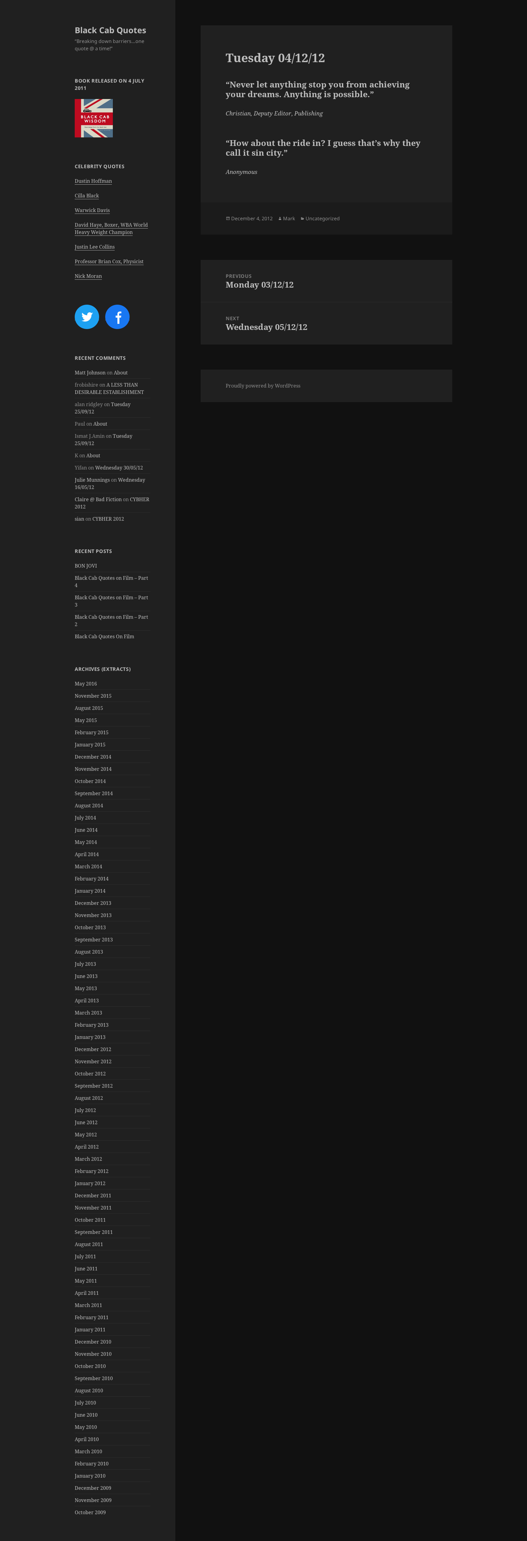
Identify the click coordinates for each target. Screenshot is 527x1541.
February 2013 (92, 1025)
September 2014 (94, 793)
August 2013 (89, 951)
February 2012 (92, 1171)
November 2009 (93, 1500)
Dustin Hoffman (93, 181)
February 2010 (92, 1463)
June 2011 (86, 1268)
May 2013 (86, 988)
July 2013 (85, 964)
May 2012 (86, 1134)
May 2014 (86, 842)
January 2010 (90, 1475)
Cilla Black (87, 195)
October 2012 (90, 1073)
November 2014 (93, 769)
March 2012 (88, 1159)
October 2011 (90, 1220)
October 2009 (90, 1512)
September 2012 (94, 1085)
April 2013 (87, 1000)
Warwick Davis (92, 210)
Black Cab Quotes (110, 30)
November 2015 (93, 696)
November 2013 (93, 915)
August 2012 (89, 1098)
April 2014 (87, 854)
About (121, 372)
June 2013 (86, 976)
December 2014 (93, 756)
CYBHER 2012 (108, 518)
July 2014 (85, 817)
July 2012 (85, 1110)
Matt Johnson (90, 372)
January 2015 (90, 744)
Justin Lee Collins (95, 246)
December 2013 (93, 903)
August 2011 (89, 1244)
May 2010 (86, 1427)
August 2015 (89, 708)
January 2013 (90, 1037)
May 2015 (86, 720)
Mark (289, 218)
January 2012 (90, 1183)
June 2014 (86, 830)
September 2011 (94, 1232)
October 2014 (90, 781)
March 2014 (88, 866)
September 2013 (94, 939)
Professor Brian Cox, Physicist (109, 261)
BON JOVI (86, 565)
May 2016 (86, 683)
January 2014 (90, 890)
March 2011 (88, 1305)
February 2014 (92, 878)
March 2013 (88, 1012)
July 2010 (85, 1402)
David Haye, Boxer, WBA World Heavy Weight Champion (111, 228)
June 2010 (86, 1415)
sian (79, 518)
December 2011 (93, 1195)
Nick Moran (88, 276)
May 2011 (86, 1280)
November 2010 (93, 1354)
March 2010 (88, 1451)
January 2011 (90, 1329)
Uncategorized (323, 218)
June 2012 (86, 1122)
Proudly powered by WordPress (263, 385)
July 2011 (85, 1256)
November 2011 (93, 1207)
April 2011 (87, 1293)
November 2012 (93, 1061)
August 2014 (89, 805)
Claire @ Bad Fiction (98, 499)
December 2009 (93, 1488)
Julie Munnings (92, 479)
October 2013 (90, 927)
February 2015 (92, 732)
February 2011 (92, 1317)
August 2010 (89, 1390)
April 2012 (87, 1146)
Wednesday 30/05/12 (119, 467)
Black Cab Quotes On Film (104, 636)
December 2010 (93, 1341)
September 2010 (94, 1378)
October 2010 (90, 1366)
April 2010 (87, 1439)
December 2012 (93, 1049)
